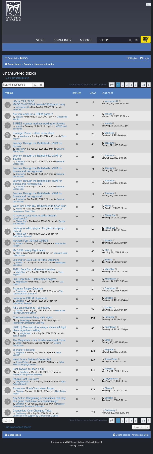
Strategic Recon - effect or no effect (33, 133)
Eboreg (19, 391)
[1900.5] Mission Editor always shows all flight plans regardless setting (39, 329)
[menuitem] (24, 58)
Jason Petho (22, 362)
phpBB (66, 442)
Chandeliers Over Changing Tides (32, 410)
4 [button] (131, 85)
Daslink (19, 310)
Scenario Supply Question (28, 288)
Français (17, 109)
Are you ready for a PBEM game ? (33, 114)
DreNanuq (21, 413)
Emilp (18, 343)
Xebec (19, 208)
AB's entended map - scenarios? (31, 307)
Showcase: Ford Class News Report (33, 388)
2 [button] (122, 85)
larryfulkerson (22, 381)
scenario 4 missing (23, 349)
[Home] (13, 11)
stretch (19, 126)
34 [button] (143, 85)
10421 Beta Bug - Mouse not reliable (34, 269)
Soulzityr (20, 301)
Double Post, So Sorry (26, 378)
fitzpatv (19, 243)
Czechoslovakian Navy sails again (32, 317)
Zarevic (19, 262)
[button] (112, 84)
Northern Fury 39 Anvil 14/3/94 (30, 240)
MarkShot (20, 272)
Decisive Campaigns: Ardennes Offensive (39, 405)
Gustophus (21, 291)
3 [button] (127, 85)
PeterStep (24, 320)
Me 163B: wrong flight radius (29, 250)
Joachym (20, 149)
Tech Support (19, 336)
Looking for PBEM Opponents (30, 298)
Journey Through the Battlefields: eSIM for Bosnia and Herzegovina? (37, 170)
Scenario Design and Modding (27, 374)
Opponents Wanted (22, 236)
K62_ (18, 253)
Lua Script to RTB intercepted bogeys (34, 278)
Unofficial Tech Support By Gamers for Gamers (36, 416)
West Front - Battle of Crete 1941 (32, 359)
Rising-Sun (21, 221)
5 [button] (135, 85)
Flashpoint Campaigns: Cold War (28, 323)
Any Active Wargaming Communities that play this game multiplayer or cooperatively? (39, 400)
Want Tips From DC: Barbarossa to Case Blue (39, 205)
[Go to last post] (120, 101)
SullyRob (20, 352)
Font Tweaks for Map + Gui (28, 368)
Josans (19, 116)
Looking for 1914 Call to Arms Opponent (36, 259)
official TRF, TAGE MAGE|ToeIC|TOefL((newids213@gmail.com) (39, 103)
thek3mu (24, 372)
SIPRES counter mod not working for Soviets (39, 123)
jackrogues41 (22, 107)
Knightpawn (21, 281)
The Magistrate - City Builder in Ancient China (39, 340)
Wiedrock (24, 136)
